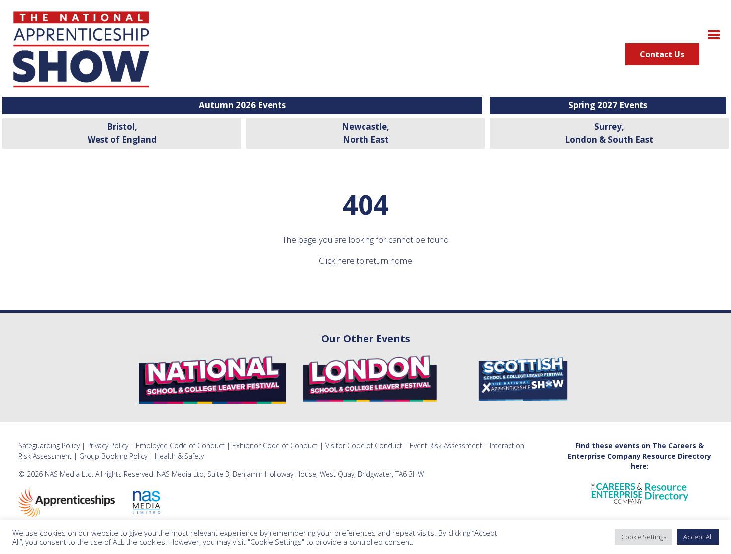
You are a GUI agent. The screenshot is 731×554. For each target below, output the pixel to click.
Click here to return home (365, 260)
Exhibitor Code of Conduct (275, 445)
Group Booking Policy (113, 456)
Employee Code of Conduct (180, 445)
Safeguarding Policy (49, 445)
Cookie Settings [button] (643, 536)
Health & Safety (179, 456)
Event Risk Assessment (446, 445)
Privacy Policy (107, 445)
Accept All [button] (698, 536)
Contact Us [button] (662, 54)
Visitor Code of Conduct (363, 445)
